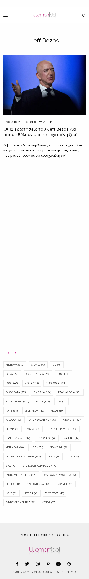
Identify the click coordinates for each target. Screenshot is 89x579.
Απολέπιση (72, 419)
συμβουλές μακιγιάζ (20, 502)
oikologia (55, 383)
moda (32, 383)
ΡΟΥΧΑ (54, 456)
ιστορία (31, 493)
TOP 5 (12, 410)
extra (12, 374)
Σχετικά (63, 535)
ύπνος (48, 502)
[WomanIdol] (44, 15)
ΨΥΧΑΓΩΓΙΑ (45, 122)
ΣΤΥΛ (11, 465)
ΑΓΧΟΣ (57, 410)
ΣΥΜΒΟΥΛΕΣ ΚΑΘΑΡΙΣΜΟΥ (40, 465)
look (12, 383)
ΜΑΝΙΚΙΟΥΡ (15, 447)
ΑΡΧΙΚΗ (26, 535)
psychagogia (69, 392)
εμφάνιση (64, 484)
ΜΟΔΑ (37, 447)
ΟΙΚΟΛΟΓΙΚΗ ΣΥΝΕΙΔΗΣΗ (23, 456)
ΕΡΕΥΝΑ (12, 429)
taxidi (43, 401)
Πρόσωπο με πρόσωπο (19, 122)
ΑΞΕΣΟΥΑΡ (14, 419)
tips (61, 401)
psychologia (17, 401)
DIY (56, 364)
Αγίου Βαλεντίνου (42, 419)
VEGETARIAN (34, 410)
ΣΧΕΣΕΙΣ (13, 484)
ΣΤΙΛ (73, 456)
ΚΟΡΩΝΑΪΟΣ (46, 438)
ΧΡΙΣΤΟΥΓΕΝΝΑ (38, 484)
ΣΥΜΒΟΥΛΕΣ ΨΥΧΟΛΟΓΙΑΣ (60, 474)
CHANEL (38, 364)
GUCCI (63, 374)
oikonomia (16, 392)
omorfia (42, 392)
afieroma (15, 364)
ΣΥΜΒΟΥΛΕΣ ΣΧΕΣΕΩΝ (21, 474)
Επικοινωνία (43, 535)
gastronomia (38, 374)
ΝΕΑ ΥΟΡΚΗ (59, 447)
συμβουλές (54, 493)
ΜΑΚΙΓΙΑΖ (71, 438)
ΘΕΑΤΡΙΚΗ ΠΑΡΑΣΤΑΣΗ (62, 429)
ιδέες (11, 493)
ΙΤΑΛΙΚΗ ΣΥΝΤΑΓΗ (18, 438)
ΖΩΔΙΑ (33, 429)
